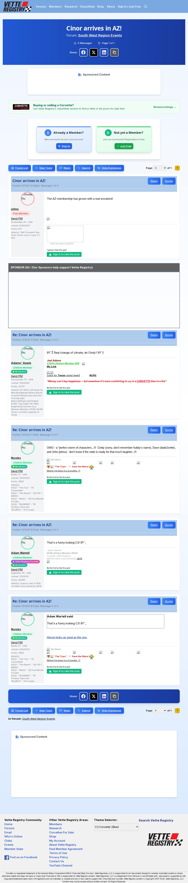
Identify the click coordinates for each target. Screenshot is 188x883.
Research (71, 6)
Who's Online (13, 836)
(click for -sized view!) (63, 375)
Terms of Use (58, 853)
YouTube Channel (60, 865)
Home (8, 824)
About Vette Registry (62, 844)
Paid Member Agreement (66, 849)
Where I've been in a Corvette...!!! (63, 471)
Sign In (66, 146)
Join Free (125, 146)
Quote (169, 181)
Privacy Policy (58, 857)
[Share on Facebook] (83, 52)
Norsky (16, 458)
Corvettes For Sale (61, 832)
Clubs (8, 840)
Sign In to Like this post (66, 254)
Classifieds (87, 6)
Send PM (17, 218)
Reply (154, 181)
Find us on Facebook (23, 857)
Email (8, 832)
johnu (15, 209)
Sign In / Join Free (129, 6)
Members (55, 6)
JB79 (79, 558)
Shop (100, 6)
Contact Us (56, 861)
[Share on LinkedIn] (104, 52)
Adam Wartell (20, 553)
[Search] (145, 6)
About (111, 6)
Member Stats (13, 849)
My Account (57, 840)
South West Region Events (100, 35)
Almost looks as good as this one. (67, 637)
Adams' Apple (21, 363)
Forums (41, 6)
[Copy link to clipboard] (114, 52)
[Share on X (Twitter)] (94, 52)
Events (8, 844)
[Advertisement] (94, 84)
